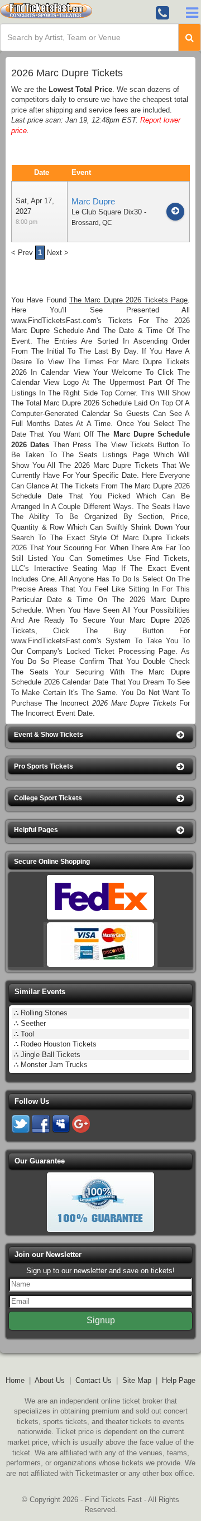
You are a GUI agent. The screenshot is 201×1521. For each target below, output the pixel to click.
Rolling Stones (44, 1013)
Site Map (136, 1380)
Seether (33, 1023)
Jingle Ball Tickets (50, 1054)
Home (15, 1380)
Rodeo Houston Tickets (59, 1044)
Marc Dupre (93, 201)
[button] (100, 734)
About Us (50, 1380)
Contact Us (93, 1380)
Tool (27, 1034)
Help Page (178, 1380)
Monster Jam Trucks (54, 1064)
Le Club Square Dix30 (106, 212)
